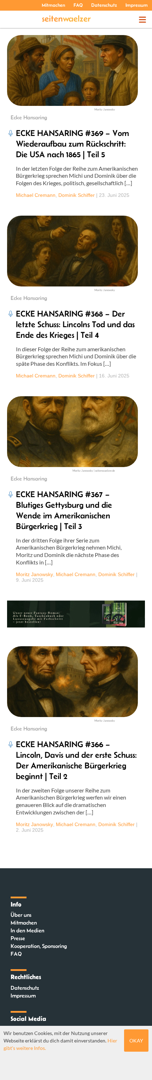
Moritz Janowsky (34, 574)
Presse (18, 938)
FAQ (78, 5)
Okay (136, 1041)
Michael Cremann (35, 195)
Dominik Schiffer (76, 195)
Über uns (21, 915)
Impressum (136, 5)
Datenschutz (104, 5)
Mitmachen (53, 5)
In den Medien (27, 930)
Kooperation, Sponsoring (39, 946)
